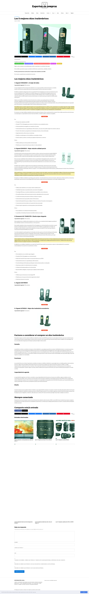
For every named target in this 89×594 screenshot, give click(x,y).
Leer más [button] (34, 592)
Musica (62, 13)
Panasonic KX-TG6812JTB (23, 216)
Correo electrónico (18, 547)
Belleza (32, 13)
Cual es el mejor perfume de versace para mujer (41, 63)
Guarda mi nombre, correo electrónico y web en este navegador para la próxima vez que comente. (40, 560)
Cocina (48, 13)
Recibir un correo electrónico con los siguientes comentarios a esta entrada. (35, 563)
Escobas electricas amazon (19, 63)
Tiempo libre (27, 13)
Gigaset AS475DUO (22, 283)
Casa (53, 13)
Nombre (16, 542)
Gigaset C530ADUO (22, 83)
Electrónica (42, 13)
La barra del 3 (59, 63)
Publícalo (25, 410)
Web (15, 553)
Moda (37, 13)
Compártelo (18, 410)
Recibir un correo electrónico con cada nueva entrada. (29, 567)
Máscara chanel (53, 63)
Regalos (72, 13)
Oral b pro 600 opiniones (29, 63)
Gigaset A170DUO (21, 308)
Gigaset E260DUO (21, 148)
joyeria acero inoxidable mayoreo (50, 580)
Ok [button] (83, 592)
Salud (67, 13)
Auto (58, 13)
